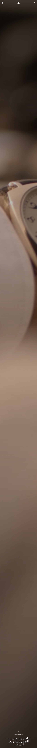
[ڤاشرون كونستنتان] (18, 3)
